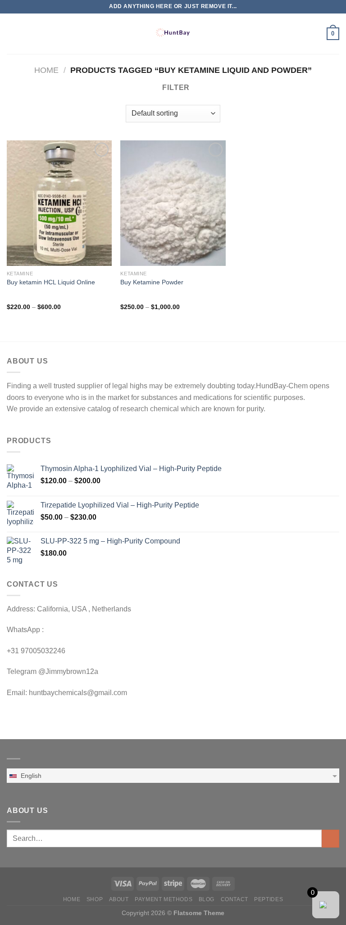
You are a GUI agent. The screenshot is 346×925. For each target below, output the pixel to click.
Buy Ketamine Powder (151, 282)
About (119, 899)
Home (46, 70)
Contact (234, 899)
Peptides (268, 899)
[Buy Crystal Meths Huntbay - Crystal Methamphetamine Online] (173, 33)
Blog (206, 899)
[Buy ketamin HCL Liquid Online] (59, 203)
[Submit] (330, 838)
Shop (94, 899)
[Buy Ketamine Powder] (172, 203)
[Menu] (12, 33)
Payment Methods (163, 899)
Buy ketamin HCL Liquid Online (51, 282)
